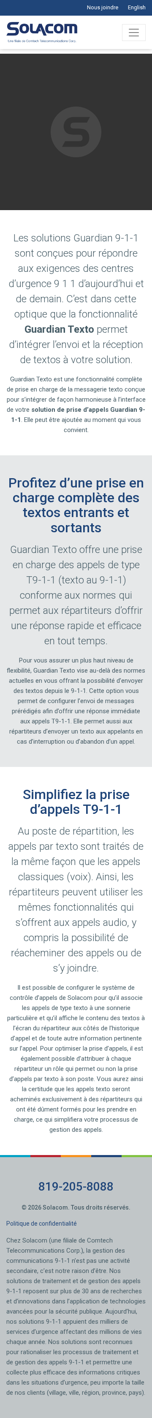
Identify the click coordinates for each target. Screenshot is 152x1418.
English (137, 7)
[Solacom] (41, 32)
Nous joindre (102, 7)
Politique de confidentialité (41, 1223)
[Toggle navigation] (134, 32)
